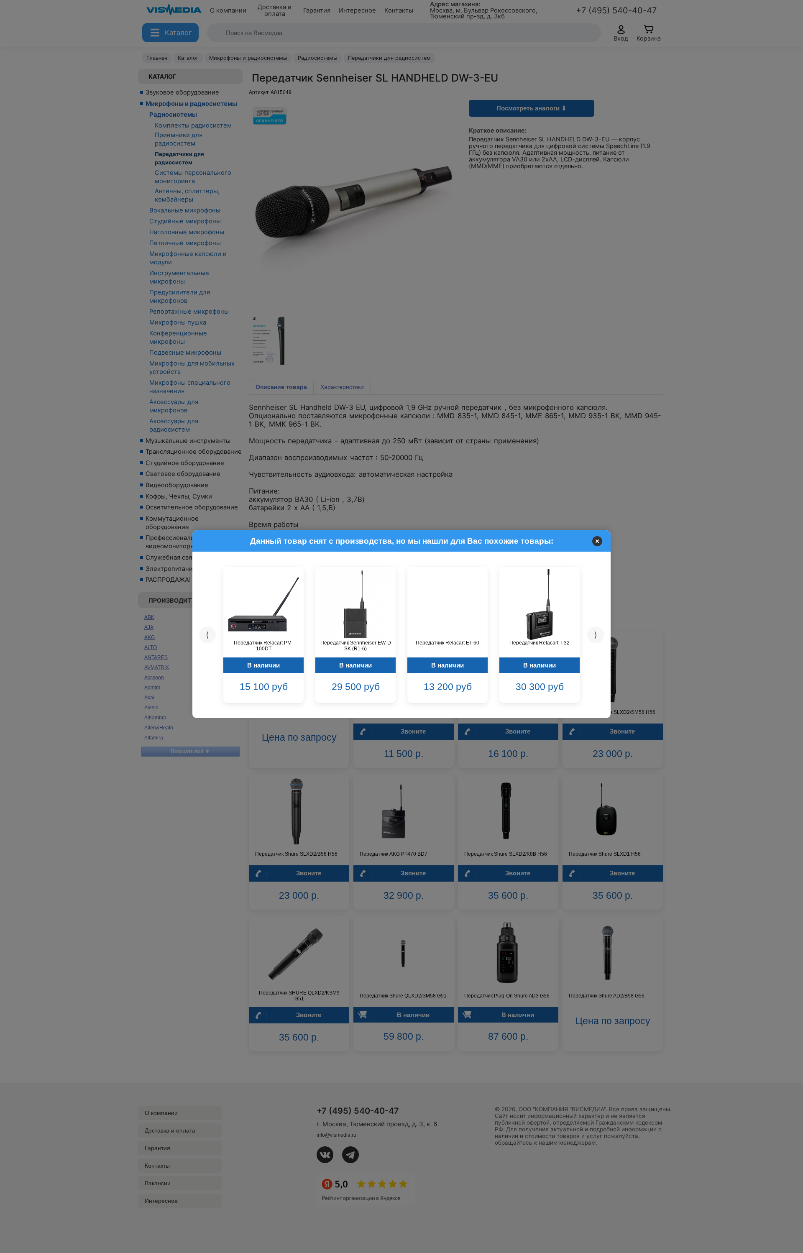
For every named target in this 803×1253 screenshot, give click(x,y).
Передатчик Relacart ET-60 (447, 643)
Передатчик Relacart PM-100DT (263, 646)
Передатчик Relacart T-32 (539, 643)
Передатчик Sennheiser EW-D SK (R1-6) (355, 646)
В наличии (263, 665)
